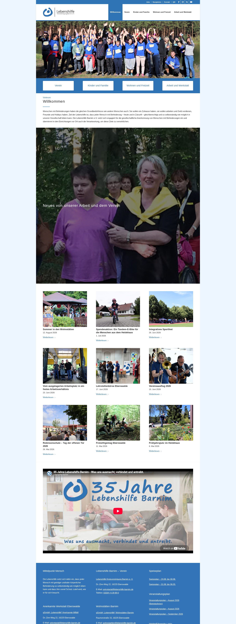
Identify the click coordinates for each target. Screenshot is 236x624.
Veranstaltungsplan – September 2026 (166, 614)
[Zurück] (38, 49)
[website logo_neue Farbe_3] (59, 12)
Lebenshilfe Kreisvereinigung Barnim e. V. (114, 579)
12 (130, 75)
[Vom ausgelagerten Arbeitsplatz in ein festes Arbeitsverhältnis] (65, 366)
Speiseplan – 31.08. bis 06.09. (162, 584)
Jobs (148, 2)
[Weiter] (197, 49)
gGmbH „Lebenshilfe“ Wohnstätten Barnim (115, 612)
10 (126, 75)
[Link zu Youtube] (191, 2)
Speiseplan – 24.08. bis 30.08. (162, 579)
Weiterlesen (48, 337)
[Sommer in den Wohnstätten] (65, 309)
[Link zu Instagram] (183, 2)
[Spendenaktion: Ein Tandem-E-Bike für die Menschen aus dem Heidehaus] (118, 309)
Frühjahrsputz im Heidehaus (164, 443)
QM (174, 2)
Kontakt (167, 2)
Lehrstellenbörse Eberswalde (112, 386)
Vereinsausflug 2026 (160, 386)
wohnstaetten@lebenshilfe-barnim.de (119, 623)
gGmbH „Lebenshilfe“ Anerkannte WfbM (61, 612)
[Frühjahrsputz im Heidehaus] (171, 423)
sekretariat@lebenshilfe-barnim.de (65, 623)
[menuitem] (148, 2)
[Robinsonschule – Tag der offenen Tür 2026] (65, 423)
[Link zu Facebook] (179, 2)
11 (128, 75)
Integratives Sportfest (161, 329)
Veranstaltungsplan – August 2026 (164, 609)
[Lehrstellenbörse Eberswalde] (118, 366)
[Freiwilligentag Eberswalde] (118, 423)
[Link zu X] (187, 2)
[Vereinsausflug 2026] (171, 366)
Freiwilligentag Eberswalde (110, 443)
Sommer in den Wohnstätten (58, 329)
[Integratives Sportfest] (171, 309)
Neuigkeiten (157, 2)
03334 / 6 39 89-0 (111, 593)
